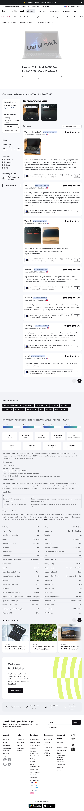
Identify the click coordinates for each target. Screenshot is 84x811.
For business (66, 11)
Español (79, 6)
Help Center (21, 742)
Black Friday (47, 756)
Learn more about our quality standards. (50, 519)
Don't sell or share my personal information (61, 759)
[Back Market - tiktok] (9, 759)
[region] (52, 113)
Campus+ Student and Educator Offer (35, 753)
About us (6, 739)
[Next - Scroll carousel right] (79, 620)
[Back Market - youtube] (5, 764)
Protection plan (35, 745)
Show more (28, 205)
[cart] (79, 11)
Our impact (7, 745)
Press (5, 742)
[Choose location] (67, 6)
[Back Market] (13, 11)
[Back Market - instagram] (5, 759)
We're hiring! (7, 753)
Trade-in (33, 748)
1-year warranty (35, 742)
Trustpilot (6, 756)
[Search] (28, 11)
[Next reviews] (79, 381)
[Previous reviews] (74, 381)
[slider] (4, 149)
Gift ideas (47, 753)
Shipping (20, 745)
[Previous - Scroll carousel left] (74, 620)
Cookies (59, 753)
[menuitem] (28, 17)
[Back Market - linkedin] (9, 764)
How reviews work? (11, 130)
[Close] (81, 2)
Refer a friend (34, 739)
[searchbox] (32, 11)
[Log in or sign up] (75, 11)
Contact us (20, 739)
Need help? (54, 11)
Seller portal (34, 769)
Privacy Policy (61, 765)
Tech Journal (48, 739)
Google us (12, 684)
